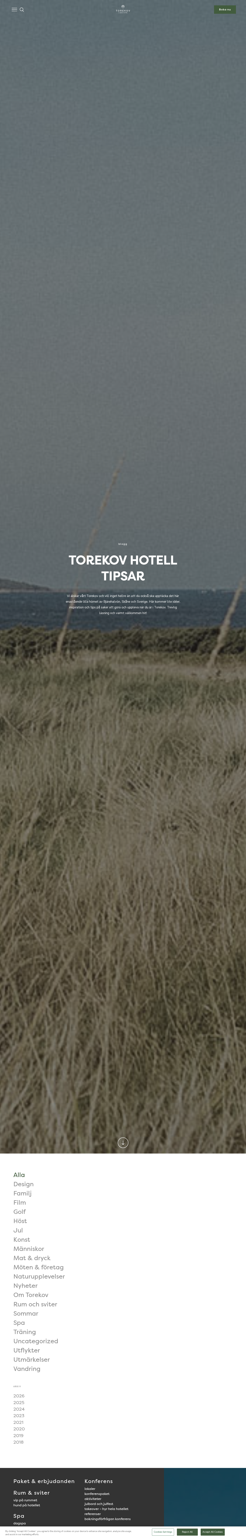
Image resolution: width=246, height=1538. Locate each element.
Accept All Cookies (212, 1531)
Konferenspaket (97, 1494)
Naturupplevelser (39, 1276)
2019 (18, 1435)
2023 (18, 1416)
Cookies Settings (163, 1531)
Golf (19, 1212)
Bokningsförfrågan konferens (108, 1519)
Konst (21, 1239)
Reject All (187, 1531)
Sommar (25, 1313)
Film (19, 1202)
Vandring (26, 1369)
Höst (20, 1221)
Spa (19, 1322)
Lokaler (90, 1489)
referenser (93, 1514)
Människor (28, 1249)
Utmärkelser (31, 1359)
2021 (18, 1422)
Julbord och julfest (99, 1504)
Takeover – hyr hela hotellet (106, 1509)
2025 (18, 1402)
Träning (24, 1332)
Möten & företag (38, 1267)
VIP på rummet (25, 1500)
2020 (19, 1429)
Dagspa (19, 1523)
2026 (18, 1396)
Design (23, 1184)
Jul (18, 1230)
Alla (19, 1175)
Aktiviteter (93, 1499)
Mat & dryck (32, 1258)
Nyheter (25, 1285)
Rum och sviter (35, 1304)
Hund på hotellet (26, 1505)
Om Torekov (30, 1295)
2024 (19, 1409)
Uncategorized (35, 1341)
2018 (18, 1442)
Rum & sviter (31, 1492)
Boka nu (225, 9)
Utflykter (26, 1350)
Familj (22, 1193)
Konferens (99, 1481)
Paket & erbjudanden (44, 1481)
